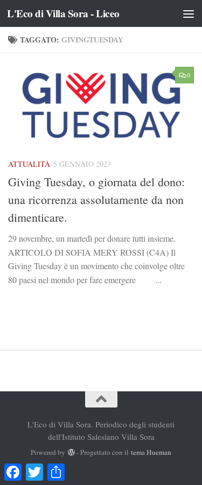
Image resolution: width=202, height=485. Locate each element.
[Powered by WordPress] (70, 452)
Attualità (29, 164)
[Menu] (188, 13)
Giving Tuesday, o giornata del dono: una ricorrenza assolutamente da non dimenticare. (96, 199)
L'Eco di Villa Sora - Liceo (63, 13)
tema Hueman (151, 452)
